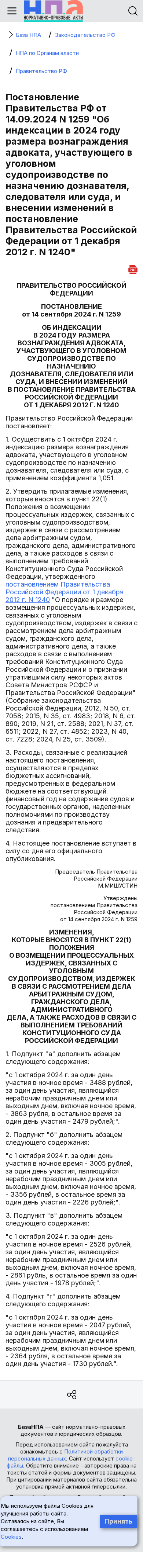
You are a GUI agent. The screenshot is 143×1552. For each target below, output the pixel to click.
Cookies (11, 1536)
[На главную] (53, 11)
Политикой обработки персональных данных (65, 1455)
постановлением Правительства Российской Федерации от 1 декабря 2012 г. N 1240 (65, 592)
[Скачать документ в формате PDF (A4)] (133, 268)
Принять (118, 1521)
